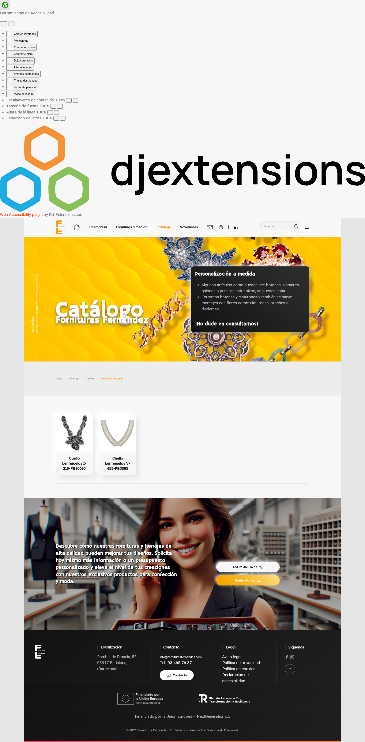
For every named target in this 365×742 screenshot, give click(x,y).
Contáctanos (245, 580)
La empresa (98, 227)
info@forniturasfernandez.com (181, 657)
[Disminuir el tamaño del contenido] (69, 100)
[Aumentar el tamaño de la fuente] (60, 106)
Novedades (189, 227)
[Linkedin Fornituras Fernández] (236, 227)
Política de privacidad (241, 662)
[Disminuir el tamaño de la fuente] (53, 106)
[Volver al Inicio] (62, 227)
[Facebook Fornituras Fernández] (228, 227)
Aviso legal (231, 656)
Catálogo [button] (164, 227)
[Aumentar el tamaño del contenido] (75, 100)
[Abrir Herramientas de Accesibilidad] (5, 5)
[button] (307, 227)
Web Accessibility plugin (21, 214)
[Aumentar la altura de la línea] (56, 112)
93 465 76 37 (180, 662)
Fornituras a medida (132, 227)
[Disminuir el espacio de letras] (56, 118)
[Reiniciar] (3, 23)
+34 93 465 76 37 (245, 567)
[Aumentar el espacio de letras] (62, 118)
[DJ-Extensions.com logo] (182, 168)
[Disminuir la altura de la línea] (50, 112)
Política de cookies (238, 668)
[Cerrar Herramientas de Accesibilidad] (11, 24)
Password (231, 730)
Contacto (180, 675)
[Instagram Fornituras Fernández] (221, 227)
